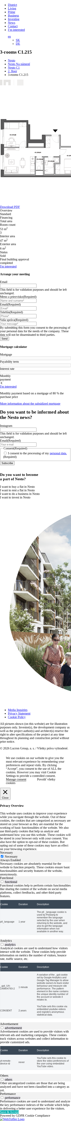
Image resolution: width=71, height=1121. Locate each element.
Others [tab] (4, 1075)
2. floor (12, 71)
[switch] (2, 881)
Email (3, 282)
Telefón (11, 312)
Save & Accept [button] (9, 1112)
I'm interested (8, 266)
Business (13, 15)
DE (18, 43)
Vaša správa (14, 320)
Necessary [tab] (6, 852)
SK (18, 40)
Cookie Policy (17, 717)
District (12, 5)
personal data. (58, 453)
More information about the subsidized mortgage (30, 403)
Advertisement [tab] (9, 1024)
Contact (13, 26)
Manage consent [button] (16, 779)
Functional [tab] (6, 878)
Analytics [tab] (6, 940)
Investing (13, 19)
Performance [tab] (8, 1093)
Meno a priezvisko (18, 296)
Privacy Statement (19, 713)
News (11, 22)
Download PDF (10, 207)
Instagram (6, 425)
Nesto (11, 60)
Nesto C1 (14, 67)
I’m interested (16, 29)
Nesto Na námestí (19, 64)
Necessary (11, 856)
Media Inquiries (17, 710)
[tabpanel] (35, 869)
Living (12, 8)
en (9, 36)
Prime (11, 12)
